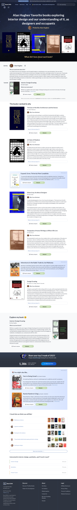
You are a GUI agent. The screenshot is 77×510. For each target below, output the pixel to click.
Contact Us (44, 494)
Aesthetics (13, 467)
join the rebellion (56, 98)
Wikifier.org (6, 492)
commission (37, 98)
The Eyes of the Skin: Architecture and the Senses (42, 107)
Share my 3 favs (49, 363)
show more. (33, 91)
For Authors (45, 488)
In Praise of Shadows (33, 140)
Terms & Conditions (65, 491)
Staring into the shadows (20, 433)
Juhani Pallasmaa (31, 109)
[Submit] (58, 4)
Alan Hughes (44, 28)
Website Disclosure (65, 494)
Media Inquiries (45, 491)
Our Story (44, 486)
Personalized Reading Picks (49, 4)
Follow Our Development (28, 488)
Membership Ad (64, 172)
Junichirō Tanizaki (32, 141)
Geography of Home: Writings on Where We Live (42, 230)
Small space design (18, 445)
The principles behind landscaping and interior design (26, 439)
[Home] (7, 4)
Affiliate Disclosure (65, 486)
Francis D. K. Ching (32, 283)
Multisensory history (19, 420)
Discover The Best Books (28, 486)
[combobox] (66, 4)
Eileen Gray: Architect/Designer (37, 192)
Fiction (16, 4)
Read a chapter (27, 94)
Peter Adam (30, 194)
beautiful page (36, 357)
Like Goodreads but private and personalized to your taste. (43, 1)
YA (30, 4)
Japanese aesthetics (18, 426)
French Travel (14, 472)
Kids (27, 4)
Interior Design (14, 461)
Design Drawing (32, 281)
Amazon (38, 94)
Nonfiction (22, 4)
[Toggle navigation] (9, 7)
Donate (43, 500)
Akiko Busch (31, 232)
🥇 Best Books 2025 (36, 4)
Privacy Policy (64, 488)
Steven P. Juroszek (40, 283)
